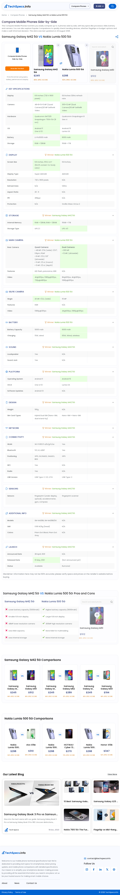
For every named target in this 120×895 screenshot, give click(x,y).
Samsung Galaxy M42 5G (46, 71)
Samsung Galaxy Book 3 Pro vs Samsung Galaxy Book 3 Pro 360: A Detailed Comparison (31, 814)
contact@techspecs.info (99, 858)
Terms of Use (20, 892)
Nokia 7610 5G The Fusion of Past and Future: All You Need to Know (76, 829)
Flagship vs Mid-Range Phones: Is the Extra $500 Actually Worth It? (106, 829)
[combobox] (79, 6)
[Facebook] (93, 869)
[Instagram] (87, 869)
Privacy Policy (7, 892)
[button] (60, 155)
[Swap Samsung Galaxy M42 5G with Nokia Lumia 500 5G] (61, 63)
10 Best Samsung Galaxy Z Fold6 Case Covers (76, 801)
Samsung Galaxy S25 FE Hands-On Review (106, 801)
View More (112, 774)
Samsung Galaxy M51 (102, 69)
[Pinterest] (114, 869)
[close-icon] (58, 45)
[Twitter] (107, 869)
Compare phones (78, 6)
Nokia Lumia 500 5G (73, 69)
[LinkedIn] (100, 869)
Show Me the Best (17, 69)
